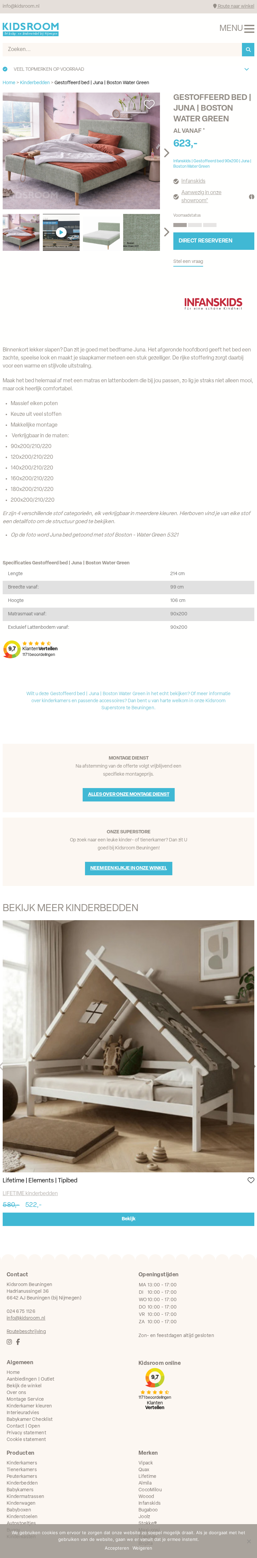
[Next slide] (166, 153)
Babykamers (20, 1490)
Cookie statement (26, 1439)
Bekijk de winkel (24, 1386)
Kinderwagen (21, 1503)
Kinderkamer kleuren (29, 1406)
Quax (144, 1469)
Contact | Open (23, 1426)
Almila (145, 1483)
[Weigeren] (248, 1541)
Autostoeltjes (21, 1523)
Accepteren (117, 1548)
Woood (146, 1496)
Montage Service (25, 1399)
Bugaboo (148, 1510)
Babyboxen (19, 1510)
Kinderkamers (22, 1463)
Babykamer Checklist (30, 1419)
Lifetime (148, 1476)
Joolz (144, 1516)
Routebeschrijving (26, 1331)
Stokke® (148, 1523)
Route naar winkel (235, 6)
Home (13, 1372)
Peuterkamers (22, 1476)
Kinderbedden (22, 1483)
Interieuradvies (23, 1412)
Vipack (146, 1463)
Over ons (16, 1392)
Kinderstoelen (22, 1516)
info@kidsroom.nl (21, 6)
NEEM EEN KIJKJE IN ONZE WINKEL (128, 868)
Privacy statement (26, 1433)
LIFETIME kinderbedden (30, 1194)
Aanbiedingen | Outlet (30, 1379)
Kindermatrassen (25, 1496)
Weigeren (142, 1548)
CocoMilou (150, 1490)
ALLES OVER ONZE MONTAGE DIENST (128, 794)
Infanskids (193, 181)
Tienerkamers (22, 1469)
